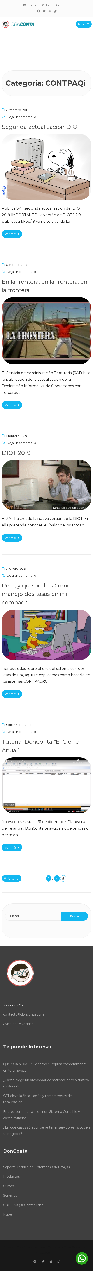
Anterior (14, 878)
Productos (11, 1176)
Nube (7, 1214)
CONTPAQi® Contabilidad (23, 1205)
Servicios (10, 1195)
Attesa (8, 1247)
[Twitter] (44, 11)
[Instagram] (49, 11)
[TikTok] (55, 11)
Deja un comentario (21, 117)
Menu (82, 24)
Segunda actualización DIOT (41, 126)
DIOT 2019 (16, 452)
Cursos (8, 1186)
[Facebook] (38, 11)
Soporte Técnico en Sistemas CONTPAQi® (36, 1167)
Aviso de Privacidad (18, 1024)
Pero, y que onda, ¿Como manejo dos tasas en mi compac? (36, 594)
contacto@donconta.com (23, 1014)
